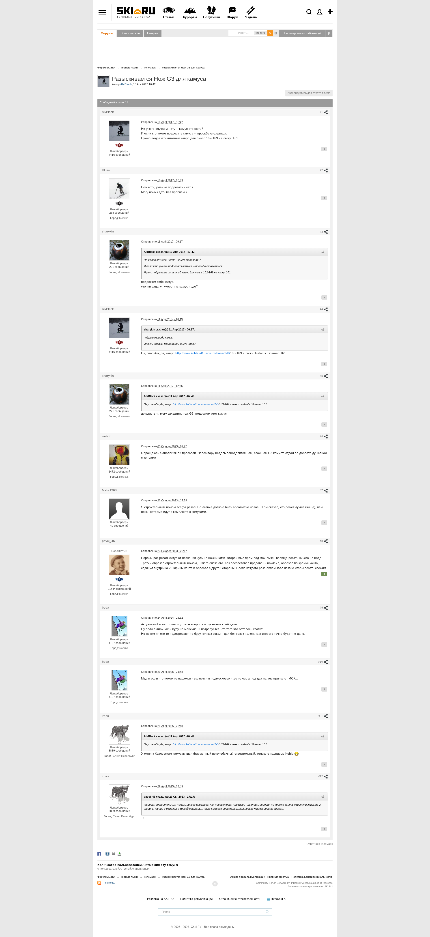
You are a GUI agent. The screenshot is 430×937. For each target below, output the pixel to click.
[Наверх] (215, 883)
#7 (322, 490)
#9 (322, 607)
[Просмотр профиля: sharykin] (119, 250)
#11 (321, 716)
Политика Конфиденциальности (312, 876)
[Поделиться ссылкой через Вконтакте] (107, 853)
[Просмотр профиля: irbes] (119, 734)
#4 (322, 309)
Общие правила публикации (247, 876)
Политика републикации (196, 899)
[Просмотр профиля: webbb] (119, 454)
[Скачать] (119, 853)
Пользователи (130, 33)
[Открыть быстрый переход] (328, 33)
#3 (322, 231)
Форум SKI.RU (106, 876)
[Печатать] (113, 853)
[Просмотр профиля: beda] (119, 626)
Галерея (152, 33)
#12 (321, 776)
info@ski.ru (278, 899)
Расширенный (276, 32)
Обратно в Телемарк (320, 843)
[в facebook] (99, 853)
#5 (322, 375)
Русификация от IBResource (316, 883)
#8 (322, 541)
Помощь (110, 882)
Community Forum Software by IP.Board (278, 883)
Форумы (107, 33)
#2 (322, 170)
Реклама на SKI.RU (160, 899)
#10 (321, 661)
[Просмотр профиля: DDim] (119, 188)
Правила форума (278, 876)
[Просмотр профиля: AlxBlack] (119, 130)
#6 (322, 436)
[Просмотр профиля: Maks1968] (119, 508)
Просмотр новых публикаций (302, 33)
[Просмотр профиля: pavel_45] (119, 564)
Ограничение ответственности (239, 899)
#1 (322, 112)
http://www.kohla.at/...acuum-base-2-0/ (202, 353)
